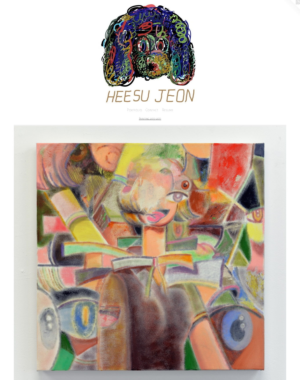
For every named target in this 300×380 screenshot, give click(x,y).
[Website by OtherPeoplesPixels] (291, 9)
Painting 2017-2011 (150, 118)
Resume (167, 110)
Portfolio (134, 110)
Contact (152, 110)
